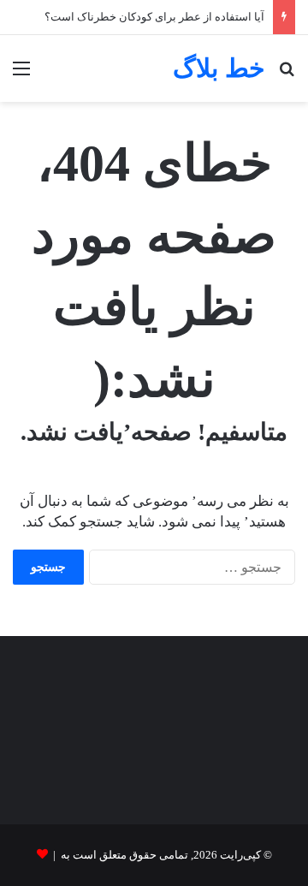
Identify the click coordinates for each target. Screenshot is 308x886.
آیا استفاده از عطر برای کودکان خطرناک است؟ (154, 16)
